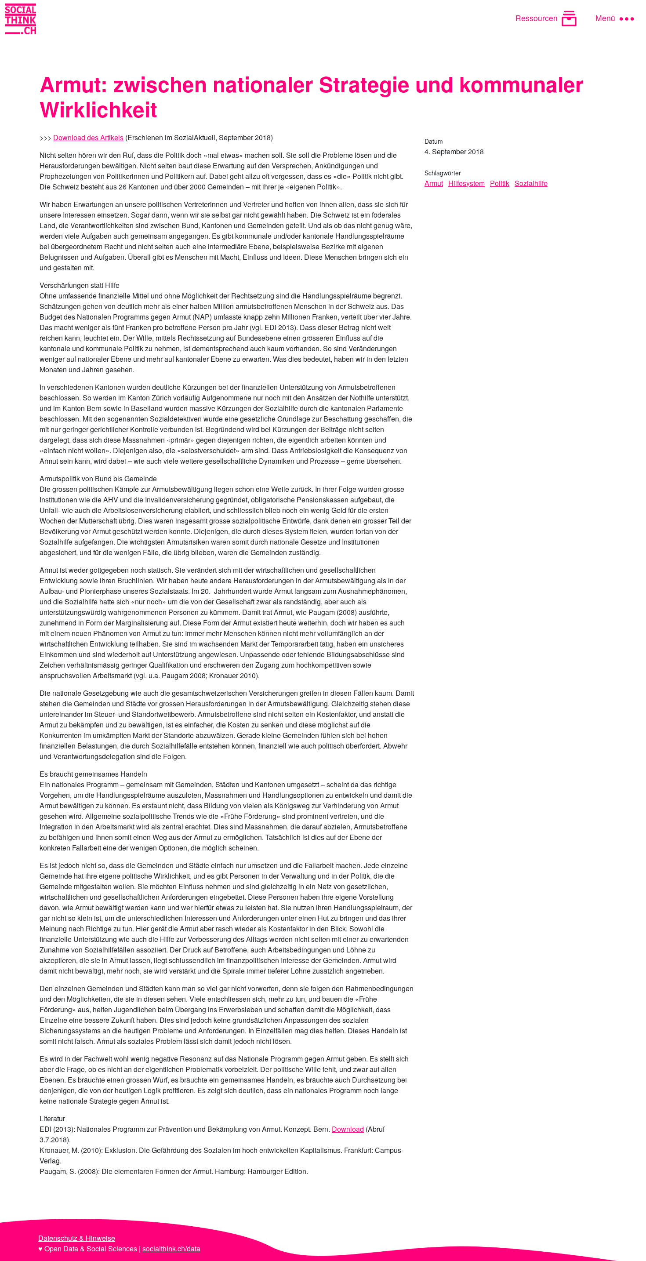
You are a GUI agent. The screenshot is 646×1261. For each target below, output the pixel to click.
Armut (434, 183)
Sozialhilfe (531, 183)
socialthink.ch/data (171, 1248)
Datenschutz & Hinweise (76, 1238)
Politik (499, 183)
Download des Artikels (88, 137)
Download (348, 1129)
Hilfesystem (466, 183)
